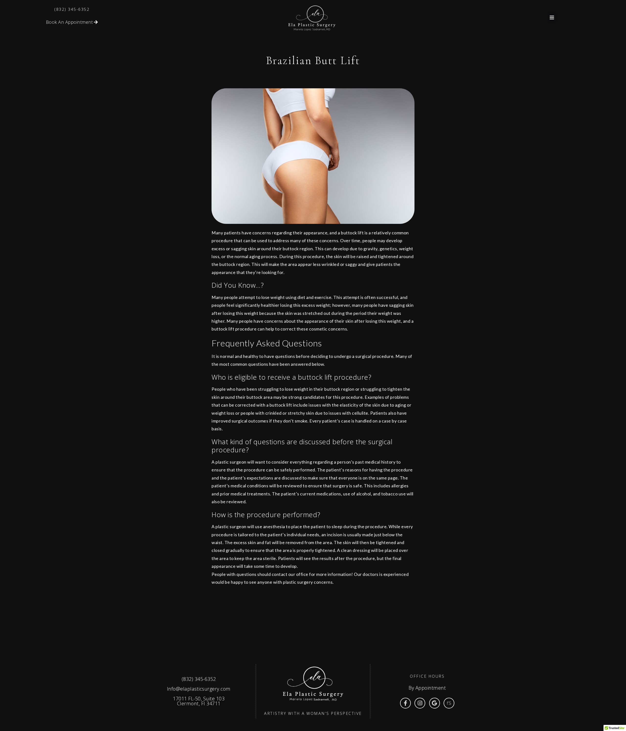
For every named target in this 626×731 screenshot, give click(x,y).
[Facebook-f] (405, 703)
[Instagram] (419, 703)
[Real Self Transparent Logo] (449, 703)
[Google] (434, 703)
